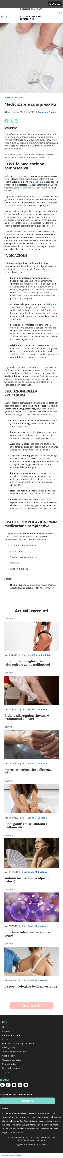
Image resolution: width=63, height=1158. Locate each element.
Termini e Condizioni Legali (15, 1052)
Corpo (17, 97)
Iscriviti (27, 1100)
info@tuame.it (40, 1140)
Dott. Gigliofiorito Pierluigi (36, 655)
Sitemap (6, 1072)
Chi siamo (6, 1031)
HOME (7, 97)
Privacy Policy (8, 1047)
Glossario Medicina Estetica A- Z (31, 17)
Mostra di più (32, 1005)
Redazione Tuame (47, 112)
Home (5, 1027)
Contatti (6, 1039)
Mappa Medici (9, 1064)
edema (39, 181)
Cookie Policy (8, 1056)
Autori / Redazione (11, 1035)
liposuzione (27, 187)
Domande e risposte (31, 9)
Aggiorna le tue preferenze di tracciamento (31, 1145)
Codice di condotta (11, 1060)
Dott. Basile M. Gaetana (34, 709)
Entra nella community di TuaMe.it (18, 1043)
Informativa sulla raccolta (11, 1156)
